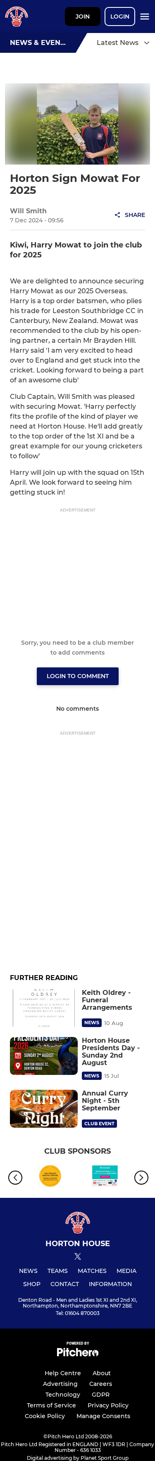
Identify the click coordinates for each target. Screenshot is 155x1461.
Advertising (60, 1384)
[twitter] (77, 1258)
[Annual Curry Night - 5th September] (44, 1109)
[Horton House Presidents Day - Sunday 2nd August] (44, 1056)
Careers (100, 1384)
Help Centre (63, 1373)
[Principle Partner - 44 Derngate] (50, 1177)
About (102, 1373)
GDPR (101, 1394)
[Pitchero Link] (77, 1354)
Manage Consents (103, 1416)
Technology (62, 1394)
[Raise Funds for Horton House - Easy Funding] (105, 1177)
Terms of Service (51, 1405)
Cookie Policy (45, 1416)
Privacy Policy (108, 1405)
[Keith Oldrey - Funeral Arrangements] (44, 1008)
